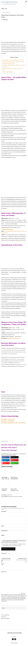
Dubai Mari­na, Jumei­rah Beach (8, 422)
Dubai (2, 8)
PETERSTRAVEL (9, 2)
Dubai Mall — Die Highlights (7, 421)
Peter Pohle (5, 19)
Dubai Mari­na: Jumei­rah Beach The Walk (6, 561)
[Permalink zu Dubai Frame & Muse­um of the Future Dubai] (14, 39)
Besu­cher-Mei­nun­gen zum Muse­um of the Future (12, 68)
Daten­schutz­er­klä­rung (5, 618)
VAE (6, 8)
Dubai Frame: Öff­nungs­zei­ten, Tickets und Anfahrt (13, 61)
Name (2, 525)
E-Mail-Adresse (4, 530)
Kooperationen (5, 615)
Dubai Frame (11, 496)
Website (2, 535)
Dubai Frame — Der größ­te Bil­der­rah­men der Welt (13, 60)
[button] (6, 457)
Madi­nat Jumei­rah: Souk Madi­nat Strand (21, 560)
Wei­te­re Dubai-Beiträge (7, 71)
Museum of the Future (18, 496)
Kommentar (4, 511)
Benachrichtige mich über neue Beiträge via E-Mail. (12, 545)
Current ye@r (4, 553)
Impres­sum (3, 616)
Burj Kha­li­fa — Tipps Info (7, 419)
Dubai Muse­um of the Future (8, 63)
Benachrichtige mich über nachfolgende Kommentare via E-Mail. (14, 544)
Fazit (3, 70)
